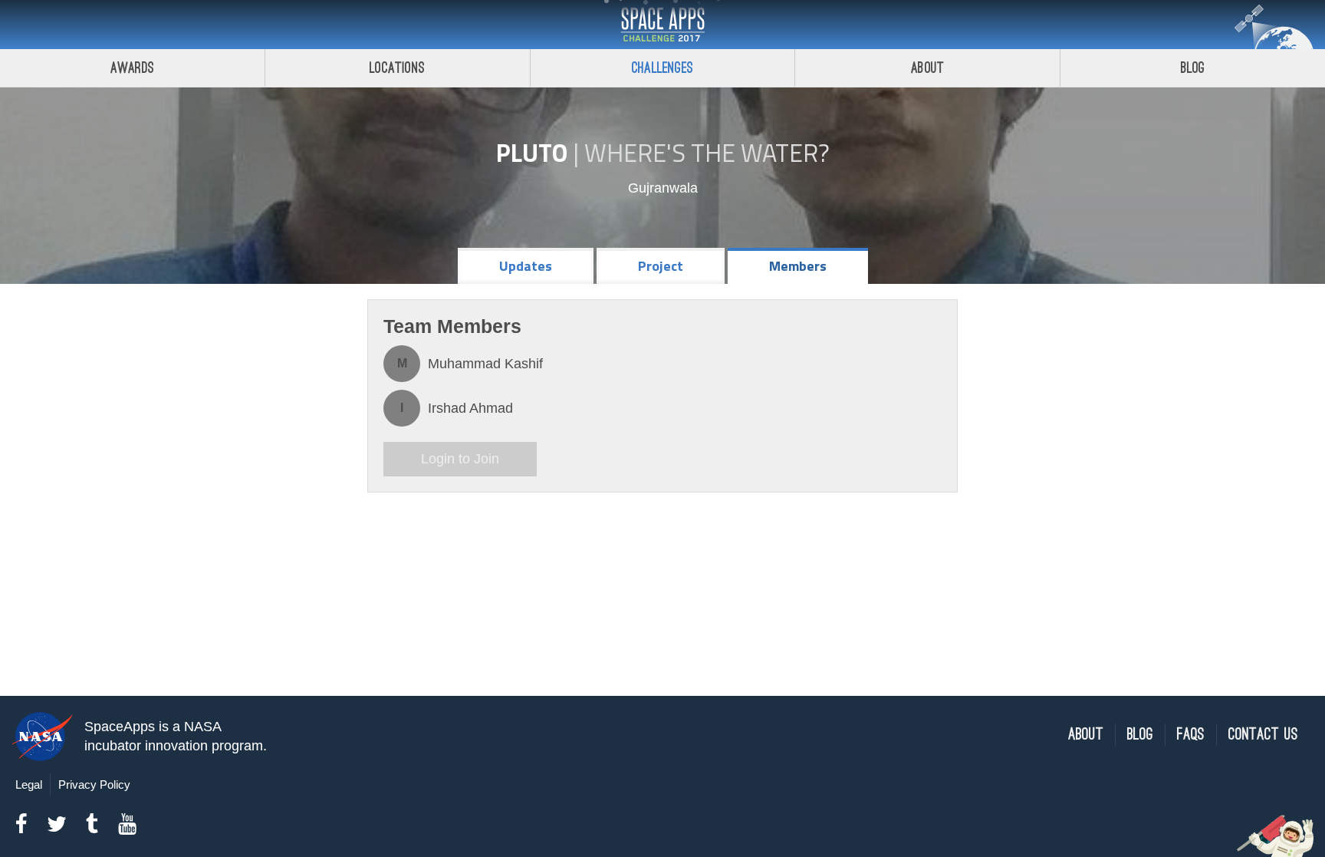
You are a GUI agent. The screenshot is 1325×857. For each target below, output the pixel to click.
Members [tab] (798, 265)
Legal (28, 784)
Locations (397, 67)
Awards (132, 67)
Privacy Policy (94, 784)
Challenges (662, 67)
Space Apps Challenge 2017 (662, 24)
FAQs (1191, 734)
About (927, 67)
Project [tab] (660, 265)
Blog (1193, 67)
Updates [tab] (525, 265)
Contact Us (1263, 734)
